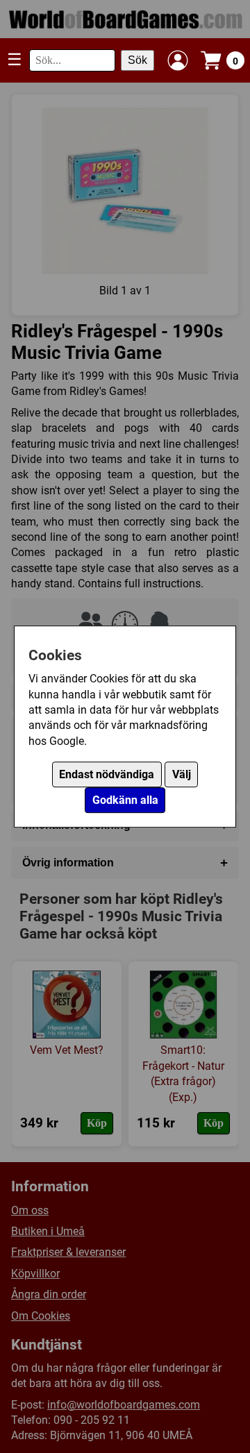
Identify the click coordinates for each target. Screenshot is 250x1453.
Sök (137, 60)
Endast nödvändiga (106, 774)
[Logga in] (178, 60)
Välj (181, 774)
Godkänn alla (125, 800)
